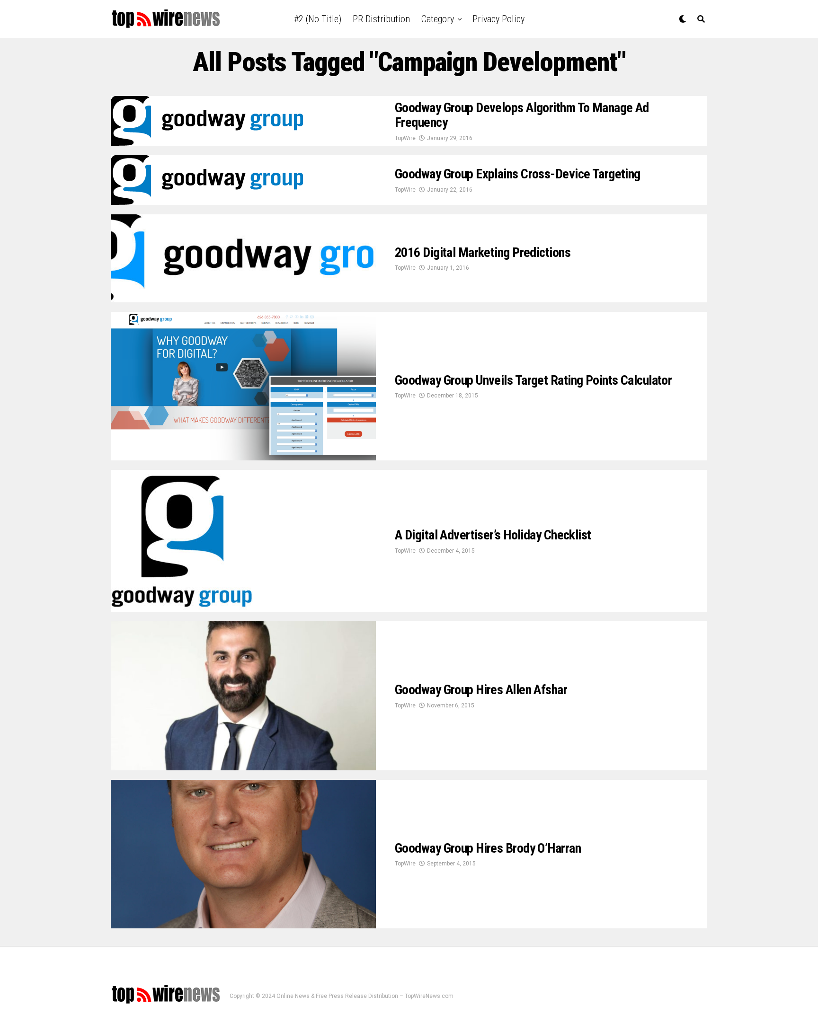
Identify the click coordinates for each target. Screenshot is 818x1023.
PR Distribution (381, 19)
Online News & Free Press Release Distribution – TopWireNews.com (364, 996)
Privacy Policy (498, 19)
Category (437, 19)
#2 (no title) (317, 19)
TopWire (405, 138)
